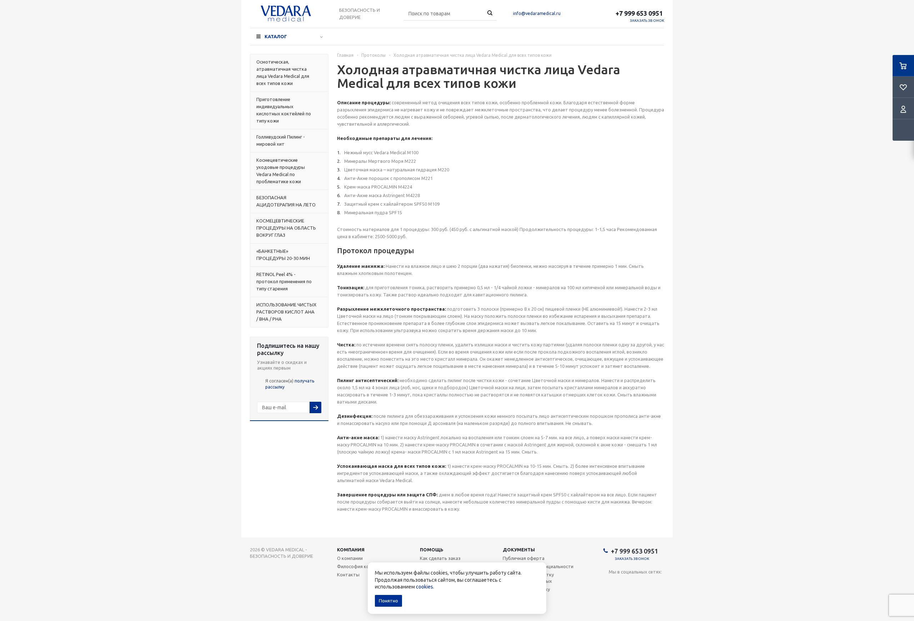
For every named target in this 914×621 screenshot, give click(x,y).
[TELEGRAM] (643, 583)
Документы (519, 549)
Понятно (388, 600)
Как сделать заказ (440, 558)
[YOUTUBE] (628, 583)
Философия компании (361, 566)
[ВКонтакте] (614, 583)
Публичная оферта (523, 558)
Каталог (276, 36)
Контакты (348, 574)
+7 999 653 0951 (640, 13)
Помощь (431, 549)
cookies (424, 587)
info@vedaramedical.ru (537, 13)
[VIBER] (658, 583)
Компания (351, 549)
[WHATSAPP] (614, 598)
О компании (350, 558)
